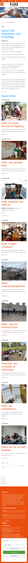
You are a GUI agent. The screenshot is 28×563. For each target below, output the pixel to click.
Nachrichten (3, 483)
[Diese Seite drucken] (2, 26)
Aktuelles (6, 22)
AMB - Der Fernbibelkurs (8, 407)
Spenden (24, 1)
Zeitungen (3, 481)
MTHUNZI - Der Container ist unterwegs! (9, 366)
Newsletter (3, 478)
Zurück (4, 91)
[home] (14, 4)
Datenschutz (14, 559)
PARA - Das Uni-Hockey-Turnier (9, 326)
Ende (3, 467)
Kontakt (4, 1)
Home (2, 22)
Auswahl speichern (14, 548)
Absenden (7, 520)
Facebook (11, 1)
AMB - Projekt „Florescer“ (8, 245)
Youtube (18, 1)
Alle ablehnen (14, 556)
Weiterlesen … (4, 134)
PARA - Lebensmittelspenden (13, 285)
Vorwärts (21, 465)
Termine (2, 476)
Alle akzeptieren (14, 552)
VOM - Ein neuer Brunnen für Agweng (12, 125)
